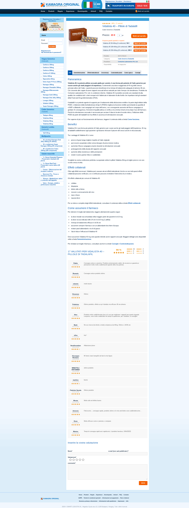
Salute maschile (48, 154)
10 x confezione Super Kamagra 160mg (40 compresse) (51, 145)
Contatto (109, 11)
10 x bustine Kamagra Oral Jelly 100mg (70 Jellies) (51, 140)
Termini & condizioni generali (92, 498)
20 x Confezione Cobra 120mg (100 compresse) (49, 149)
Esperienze (70, 11)
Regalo (60, 11)
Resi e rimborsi (124, 498)
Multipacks (46, 136)
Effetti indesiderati (93, 72)
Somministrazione (79, 72)
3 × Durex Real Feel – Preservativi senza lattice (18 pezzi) (50, 165)
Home (43, 11)
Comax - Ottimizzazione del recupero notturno (51, 170)
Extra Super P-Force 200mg (52, 82)
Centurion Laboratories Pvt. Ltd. (128, 61)
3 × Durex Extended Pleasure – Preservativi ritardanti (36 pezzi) (51, 159)
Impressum (121, 501)
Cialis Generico (48, 110)
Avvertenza (105, 72)
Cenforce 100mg (48, 64)
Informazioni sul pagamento (110, 498)
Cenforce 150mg (48, 67)
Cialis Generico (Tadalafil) (126, 59)
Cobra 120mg (47, 76)
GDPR (80, 498)
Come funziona (133, 119)
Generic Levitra (48, 128)
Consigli (137, 72)
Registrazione (110, 1)
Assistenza (127, 1)
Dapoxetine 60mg (49, 79)
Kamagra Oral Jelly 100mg (52, 97)
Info (70, 72)
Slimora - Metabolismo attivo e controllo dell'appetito (51, 179)
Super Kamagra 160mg (50, 106)
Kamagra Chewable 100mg (52, 87)
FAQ (100, 11)
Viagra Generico (48, 60)
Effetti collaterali (134, 203)
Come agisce (128, 72)
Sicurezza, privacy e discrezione (88, 501)
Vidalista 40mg (48, 121)
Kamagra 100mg (48, 84)
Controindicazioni (116, 72)
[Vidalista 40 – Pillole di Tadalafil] (83, 35)
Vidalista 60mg (48, 124)
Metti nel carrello (139, 36)
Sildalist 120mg (48, 103)
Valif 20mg (46, 133)
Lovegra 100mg (48, 100)
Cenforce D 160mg (49, 73)
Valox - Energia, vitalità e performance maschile (50, 184)
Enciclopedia (82, 11)
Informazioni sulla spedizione (107, 501)
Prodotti (51, 11)
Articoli (93, 11)
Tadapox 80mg (48, 115)
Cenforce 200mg (48, 70)
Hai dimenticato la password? (51, 52)
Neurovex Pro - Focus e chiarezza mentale (50, 175)
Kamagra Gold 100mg (50, 95)
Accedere (119, 1)
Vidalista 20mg (48, 118)
